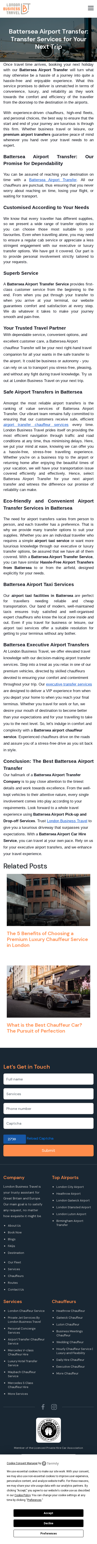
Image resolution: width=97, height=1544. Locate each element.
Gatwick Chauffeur (69, 1318)
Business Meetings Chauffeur (69, 1333)
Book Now (15, 1232)
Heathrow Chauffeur (70, 1311)
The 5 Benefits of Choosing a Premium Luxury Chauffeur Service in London (47, 939)
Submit (48, 1150)
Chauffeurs (16, 1276)
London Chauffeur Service (26, 1311)
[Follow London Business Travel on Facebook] (43, 1407)
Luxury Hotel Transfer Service (22, 1363)
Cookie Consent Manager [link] (22, 1463)
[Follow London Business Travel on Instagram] (54, 1407)
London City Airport (70, 1187)
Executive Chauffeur (70, 1367)
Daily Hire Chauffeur (70, 1360)
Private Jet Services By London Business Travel (24, 1320)
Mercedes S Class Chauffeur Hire (20, 1385)
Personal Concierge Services (22, 1331)
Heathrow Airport (68, 1194)
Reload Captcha (40, 1138)
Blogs (12, 1239)
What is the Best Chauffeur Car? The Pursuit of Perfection (44, 1028)
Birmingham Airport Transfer (69, 1223)
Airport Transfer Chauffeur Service (26, 1341)
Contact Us (16, 1289)
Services (14, 1269)
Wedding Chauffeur (70, 1342)
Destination (16, 1253)
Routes (13, 1283)
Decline (48, 1523)
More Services (18, 1394)
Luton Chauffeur (67, 1324)
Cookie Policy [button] (22, 1495)
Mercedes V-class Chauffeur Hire (21, 1352)
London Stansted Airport (73, 1207)
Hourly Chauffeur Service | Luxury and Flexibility (74, 1351)
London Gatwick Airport (73, 1200)
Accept (48, 1513)
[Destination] (26, 1257)
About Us (14, 1226)
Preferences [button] (34, 1500)
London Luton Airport (71, 1214)
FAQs (11, 1246)
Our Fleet (14, 1262)
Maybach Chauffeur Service (22, 1374)
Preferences (48, 1533)
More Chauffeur (67, 1373)
